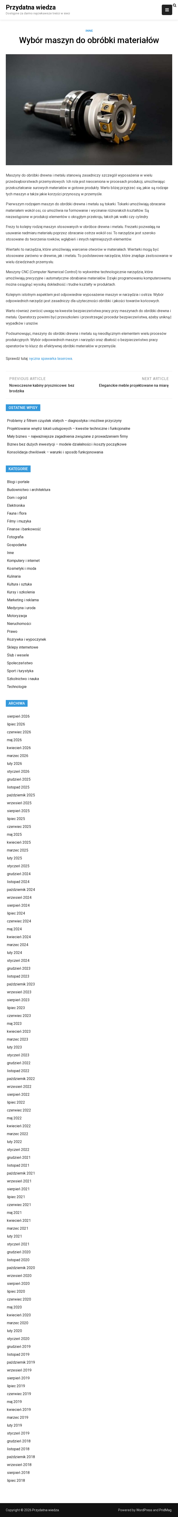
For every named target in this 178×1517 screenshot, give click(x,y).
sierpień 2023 (18, 1000)
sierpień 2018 (18, 1472)
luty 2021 (14, 1236)
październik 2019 (21, 1362)
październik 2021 (21, 1173)
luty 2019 (14, 1425)
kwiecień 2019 (19, 1409)
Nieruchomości (19, 623)
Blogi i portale (18, 482)
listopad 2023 (18, 976)
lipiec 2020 (16, 1291)
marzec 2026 (17, 756)
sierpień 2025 (18, 811)
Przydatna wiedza (31, 7)
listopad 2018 (18, 1449)
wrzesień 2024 (19, 897)
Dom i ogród (17, 497)
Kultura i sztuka (19, 584)
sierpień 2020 (18, 1283)
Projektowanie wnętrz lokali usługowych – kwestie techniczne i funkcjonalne (68, 428)
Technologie (17, 686)
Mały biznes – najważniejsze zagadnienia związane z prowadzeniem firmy (67, 436)
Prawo (12, 631)
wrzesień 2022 (19, 1086)
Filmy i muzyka (19, 521)
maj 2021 (14, 1212)
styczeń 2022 (18, 1149)
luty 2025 (14, 858)
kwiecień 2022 (19, 1126)
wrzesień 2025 (19, 803)
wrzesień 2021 (19, 1181)
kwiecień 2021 (19, 1220)
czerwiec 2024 (19, 921)
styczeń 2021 (18, 1244)
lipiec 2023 (16, 1008)
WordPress (144, 1510)
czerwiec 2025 (19, 826)
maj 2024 (14, 929)
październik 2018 (21, 1457)
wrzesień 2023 (19, 992)
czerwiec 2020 (19, 1299)
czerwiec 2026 (19, 732)
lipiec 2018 (16, 1480)
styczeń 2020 (18, 1338)
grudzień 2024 (19, 874)
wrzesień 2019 (19, 1370)
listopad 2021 (18, 1165)
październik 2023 (21, 984)
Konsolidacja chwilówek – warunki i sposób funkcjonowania (55, 452)
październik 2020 (21, 1268)
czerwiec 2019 (19, 1394)
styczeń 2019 (18, 1433)
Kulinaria (14, 576)
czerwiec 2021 (19, 1205)
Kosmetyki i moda (21, 568)
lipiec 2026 (16, 724)
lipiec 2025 (16, 819)
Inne (89, 30)
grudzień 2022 (19, 1063)
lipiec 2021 (16, 1197)
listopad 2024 (18, 882)
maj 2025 (14, 834)
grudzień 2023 (19, 968)
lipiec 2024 (16, 913)
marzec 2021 (17, 1228)
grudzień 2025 (19, 779)
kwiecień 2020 (19, 1315)
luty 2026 (14, 763)
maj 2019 (14, 1402)
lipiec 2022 (16, 1102)
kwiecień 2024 (19, 937)
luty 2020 (14, 1331)
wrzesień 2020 (19, 1275)
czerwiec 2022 (19, 1110)
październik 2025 (21, 795)
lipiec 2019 (16, 1386)
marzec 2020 (17, 1323)
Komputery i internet (23, 560)
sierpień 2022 (18, 1094)
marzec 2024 (17, 945)
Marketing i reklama (23, 600)
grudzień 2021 (19, 1157)
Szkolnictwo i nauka (23, 679)
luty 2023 (14, 1047)
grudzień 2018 (19, 1441)
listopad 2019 (18, 1354)
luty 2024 (14, 952)
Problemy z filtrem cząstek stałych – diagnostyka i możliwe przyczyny (64, 420)
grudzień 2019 (19, 1346)
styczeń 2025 (18, 866)
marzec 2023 (17, 1039)
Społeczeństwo (20, 663)
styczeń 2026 (18, 771)
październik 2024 (21, 889)
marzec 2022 (17, 1134)
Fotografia (15, 537)
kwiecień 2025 (19, 842)
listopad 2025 (18, 787)
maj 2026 (14, 740)
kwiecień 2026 (19, 748)
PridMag (165, 1510)
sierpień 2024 (18, 905)
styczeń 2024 (18, 960)
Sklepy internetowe (22, 647)
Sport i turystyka (20, 671)
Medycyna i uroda (21, 608)
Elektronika (16, 505)
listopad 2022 (18, 1071)
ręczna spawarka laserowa (50, 358)
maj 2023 (14, 1023)
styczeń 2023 (18, 1055)
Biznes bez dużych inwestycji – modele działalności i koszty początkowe (67, 444)
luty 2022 (14, 1142)
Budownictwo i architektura (28, 490)
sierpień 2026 (18, 716)
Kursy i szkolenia (21, 592)
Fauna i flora (16, 513)
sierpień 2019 (18, 1378)
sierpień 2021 (18, 1189)
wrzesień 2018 (19, 1465)
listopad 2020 (18, 1260)
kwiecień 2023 (19, 1031)
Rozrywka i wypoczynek (26, 639)
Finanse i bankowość (24, 529)
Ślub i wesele (18, 655)
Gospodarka (16, 545)
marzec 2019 (17, 1417)
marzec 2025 (17, 850)
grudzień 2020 (19, 1252)
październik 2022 (21, 1079)
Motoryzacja (17, 616)
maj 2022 (14, 1118)
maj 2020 (14, 1307)
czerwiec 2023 (19, 1015)
